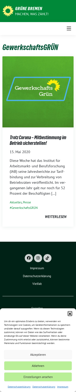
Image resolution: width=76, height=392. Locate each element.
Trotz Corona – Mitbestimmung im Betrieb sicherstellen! (38, 140)
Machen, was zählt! (32, 14)
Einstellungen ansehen (38, 377)
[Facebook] (29, 258)
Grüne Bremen (28, 8)
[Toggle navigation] (69, 28)
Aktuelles (16, 202)
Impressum (62, 386)
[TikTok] (47, 258)
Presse (27, 202)
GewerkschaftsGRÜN (24, 208)
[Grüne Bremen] (8, 10)
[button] (70, 313)
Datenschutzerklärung (19, 386)
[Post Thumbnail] (38, 91)
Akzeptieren (38, 355)
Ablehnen (38, 366)
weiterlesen (55, 216)
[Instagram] (38, 258)
